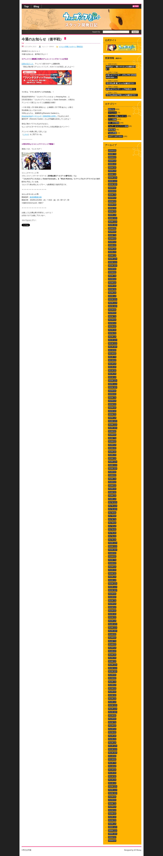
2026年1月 (112, 174)
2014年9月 (112, 634)
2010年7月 (112, 803)
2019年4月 (112, 448)
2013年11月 (112, 668)
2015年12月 (112, 583)
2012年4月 (112, 732)
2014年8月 (112, 638)
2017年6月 (112, 523)
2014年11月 (112, 628)
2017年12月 (112, 502)
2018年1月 (112, 499)
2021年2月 (112, 374)
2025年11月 (112, 181)
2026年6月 (112, 157)
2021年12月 (112, 340)
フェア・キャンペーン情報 (118, 126)
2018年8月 (112, 475)
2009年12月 (112, 827)
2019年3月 (112, 452)
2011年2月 (112, 780)
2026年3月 (112, 167)
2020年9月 (112, 391)
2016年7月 (112, 560)
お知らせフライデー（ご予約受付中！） (121, 89)
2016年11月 (112, 546)
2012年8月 (112, 719)
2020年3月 (112, 411)
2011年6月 (112, 766)
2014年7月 (112, 641)
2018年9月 (112, 472)
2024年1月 (112, 255)
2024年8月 (112, 232)
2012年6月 (112, 726)
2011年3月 (112, 776)
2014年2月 (112, 658)
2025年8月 (112, 191)
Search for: (96, 32)
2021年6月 (112, 360)
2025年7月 (112, 195)
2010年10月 (112, 793)
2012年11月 (112, 709)
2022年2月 (112, 333)
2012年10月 (112, 712)
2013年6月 (112, 685)
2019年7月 (112, 438)
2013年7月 (112, 682)
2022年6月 (112, 320)
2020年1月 (112, 418)
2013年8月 (112, 678)
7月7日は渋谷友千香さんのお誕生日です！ (122, 95)
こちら (25, 134)
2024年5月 (112, 242)
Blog (36, 6)
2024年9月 (112, 228)
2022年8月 (112, 313)
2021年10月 (112, 347)
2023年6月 (112, 279)
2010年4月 (112, 814)
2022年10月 (112, 306)
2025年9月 (112, 188)
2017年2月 (112, 536)
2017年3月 (112, 533)
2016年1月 (112, 580)
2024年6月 (112, 238)
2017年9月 (112, 513)
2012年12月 (112, 705)
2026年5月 (112, 161)
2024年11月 (112, 222)
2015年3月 (112, 614)
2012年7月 (112, 722)
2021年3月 (112, 370)
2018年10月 (112, 468)
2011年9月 (112, 756)
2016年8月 (112, 556)
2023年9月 (112, 269)
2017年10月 (112, 509)
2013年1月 (112, 702)
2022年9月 (112, 310)
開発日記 (80, 46)
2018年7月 (112, 479)
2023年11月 (112, 262)
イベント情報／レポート (67, 46)
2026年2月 (112, 171)
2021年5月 (112, 364)
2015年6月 (112, 604)
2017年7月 (112, 519)
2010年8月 (112, 800)
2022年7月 (112, 316)
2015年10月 (112, 590)
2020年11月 (112, 384)
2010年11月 (112, 790)
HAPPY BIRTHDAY (115, 136)
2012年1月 (112, 743)
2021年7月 (112, 357)
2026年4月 (112, 164)
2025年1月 (112, 215)
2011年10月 (112, 753)
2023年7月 (112, 276)
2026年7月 (112, 154)
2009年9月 (112, 837)
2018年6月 (112, 482)
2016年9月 (112, 553)
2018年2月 (112, 496)
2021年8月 (112, 353)
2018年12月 (112, 462)
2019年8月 (112, 435)
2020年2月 (112, 414)
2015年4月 (112, 611)
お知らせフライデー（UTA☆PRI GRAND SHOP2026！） (121, 76)
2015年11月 (112, 587)
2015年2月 (112, 617)
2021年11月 (112, 343)
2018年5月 (112, 485)
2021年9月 (112, 350)
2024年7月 (112, 235)
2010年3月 (112, 817)
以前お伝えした (27, 64)
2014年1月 (112, 661)
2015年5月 (112, 607)
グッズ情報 (112, 119)
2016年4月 (112, 570)
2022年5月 (112, 323)
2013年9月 (112, 675)
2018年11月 (112, 465)
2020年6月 (112, 401)
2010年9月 (112, 797)
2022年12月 (112, 299)
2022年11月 (112, 303)
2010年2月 (112, 820)
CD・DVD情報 (113, 123)
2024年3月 (112, 249)
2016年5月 (112, 567)
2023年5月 (112, 283)
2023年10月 (112, 266)
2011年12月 (112, 746)
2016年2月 (112, 577)
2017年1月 (112, 540)
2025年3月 (112, 208)
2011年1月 (112, 783)
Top (26, 6)
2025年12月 (112, 178)
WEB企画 (111, 130)
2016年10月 (112, 550)
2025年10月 (112, 184)
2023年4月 (112, 286)
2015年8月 (112, 597)
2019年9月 (112, 431)
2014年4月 (112, 651)
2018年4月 (112, 489)
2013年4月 (112, 692)
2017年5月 (112, 526)
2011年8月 (112, 759)
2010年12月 (112, 786)
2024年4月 (112, 245)
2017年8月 (112, 516)
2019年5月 (112, 445)
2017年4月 (112, 529)
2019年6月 (112, 441)
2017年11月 (112, 506)
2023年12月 (112, 259)
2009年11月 (112, 830)
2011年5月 (112, 770)
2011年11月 (112, 749)
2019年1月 (112, 458)
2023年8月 (112, 272)
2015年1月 (112, 621)
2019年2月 (112, 455)
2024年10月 (112, 225)
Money (138, 850)
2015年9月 (112, 594)
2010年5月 (112, 810)
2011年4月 (112, 773)
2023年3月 (112, 289)
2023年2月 (112, 293)
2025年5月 (112, 201)
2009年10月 (112, 834)
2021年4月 (112, 367)
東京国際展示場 (36, 197)
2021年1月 (112, 377)
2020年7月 (112, 398)
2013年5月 (112, 688)
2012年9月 (112, 715)
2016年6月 (112, 563)
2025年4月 (112, 205)
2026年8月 (112, 151)
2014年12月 (112, 624)
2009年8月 (112, 841)
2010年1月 (112, 824)
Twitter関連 (112, 133)
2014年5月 (112, 648)
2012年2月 (112, 739)
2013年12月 (112, 665)
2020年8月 (112, 394)
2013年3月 (112, 695)
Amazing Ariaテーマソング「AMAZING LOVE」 (39, 116)
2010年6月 (112, 807)
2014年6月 (112, 644)
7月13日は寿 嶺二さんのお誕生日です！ (121, 83)
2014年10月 (112, 631)
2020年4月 (112, 408)
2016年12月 (112, 543)
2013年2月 (112, 699)
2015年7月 (112, 600)
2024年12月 (112, 218)
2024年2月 (112, 252)
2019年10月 (112, 428)
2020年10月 (112, 387)
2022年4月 (112, 326)
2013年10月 (112, 671)
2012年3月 (112, 736)
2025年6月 (112, 198)
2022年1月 (112, 337)
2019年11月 (112, 425)
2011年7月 (112, 763)
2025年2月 (112, 211)
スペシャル (112, 113)
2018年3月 (112, 492)
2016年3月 (112, 573)
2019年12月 (112, 421)
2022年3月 (112, 330)
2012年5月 (112, 729)
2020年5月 (112, 404)
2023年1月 (112, 296)
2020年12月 (112, 381)
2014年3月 (112, 655)
